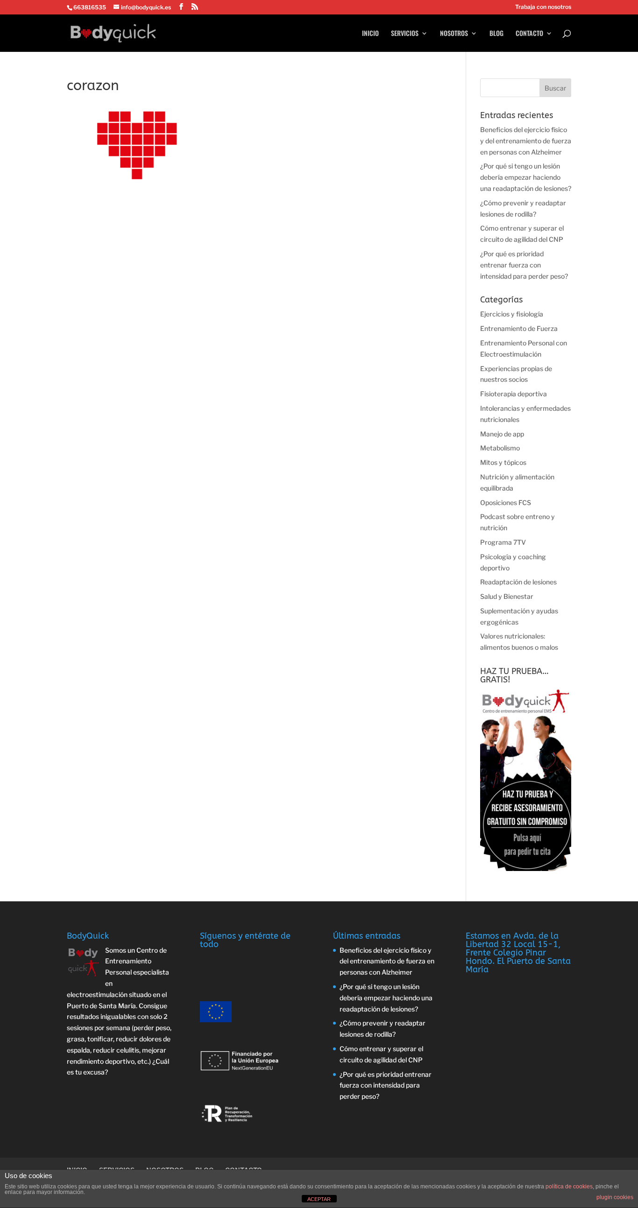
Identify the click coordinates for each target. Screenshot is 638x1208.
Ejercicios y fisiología (511, 314)
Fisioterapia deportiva (513, 394)
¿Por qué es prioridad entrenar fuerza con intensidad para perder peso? (524, 265)
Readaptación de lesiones (518, 582)
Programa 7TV (503, 542)
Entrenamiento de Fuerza (519, 328)
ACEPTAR (319, 1199)
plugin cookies (614, 1197)
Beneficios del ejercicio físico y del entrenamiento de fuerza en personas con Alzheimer (525, 141)
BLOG (496, 34)
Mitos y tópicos (503, 462)
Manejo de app (502, 434)
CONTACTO (529, 34)
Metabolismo (500, 448)
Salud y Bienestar (506, 596)
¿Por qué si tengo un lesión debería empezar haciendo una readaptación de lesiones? (525, 177)
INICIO (370, 34)
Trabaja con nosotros (543, 7)
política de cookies (569, 1186)
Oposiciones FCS (505, 502)
